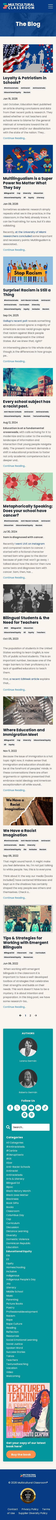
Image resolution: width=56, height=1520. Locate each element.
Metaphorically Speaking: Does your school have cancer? (28, 511)
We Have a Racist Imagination (19, 833)
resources (28, 957)
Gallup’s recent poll (15, 321)
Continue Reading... (14, 138)
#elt (6, 628)
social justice (14, 1344)
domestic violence (17, 1239)
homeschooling (15, 1267)
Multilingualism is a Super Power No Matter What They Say (28, 183)
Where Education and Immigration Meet (24, 732)
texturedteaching (41, 416)
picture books (14, 1303)
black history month (18, 1191)
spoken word (14, 1348)
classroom (21, 953)
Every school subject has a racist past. (26, 404)
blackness (12, 1199)
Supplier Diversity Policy (33, 1513)
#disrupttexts (14, 1155)
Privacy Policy (30, 1509)
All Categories (14, 1142)
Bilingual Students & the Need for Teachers (26, 620)
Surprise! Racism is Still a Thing (27, 292)
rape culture (14, 1324)
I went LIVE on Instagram (30, 544)
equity (31, 197)
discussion (12, 1227)
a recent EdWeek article (24, 679)
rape (9, 1320)
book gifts (12, 1203)
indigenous (12, 1275)
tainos (10, 1356)
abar (9, 1163)
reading (11, 1328)
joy (8, 1283)
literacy (40, 197)
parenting (12, 1299)
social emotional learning (21, 1340)
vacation (11, 1368)
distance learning (17, 1231)
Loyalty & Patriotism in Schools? (25, 80)
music (9, 1295)
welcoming (13, 1376)
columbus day (15, 1215)
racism (27, 92)
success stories (15, 1352)
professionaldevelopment (22, 1312)
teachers (41, 632)
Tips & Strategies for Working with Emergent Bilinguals (25, 942)
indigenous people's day (21, 1279)
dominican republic (18, 1243)
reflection (12, 1332)
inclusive (36, 309)
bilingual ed (9, 193)
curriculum (24, 305)
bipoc (9, 1187)
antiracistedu (39, 88)
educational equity (12, 92)
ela (25, 849)
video (9, 1372)
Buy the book (21, 1454)
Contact (13, 1509)
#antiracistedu (11, 88)
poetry (10, 1307)
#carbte (11, 1150)
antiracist (25, 88)
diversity (27, 193)
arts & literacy (15, 1179)
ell (25, 197)
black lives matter (17, 1195)
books (22, 845)
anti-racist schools (29, 300)
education (38, 193)
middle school (14, 1291)
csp (18, 193)
